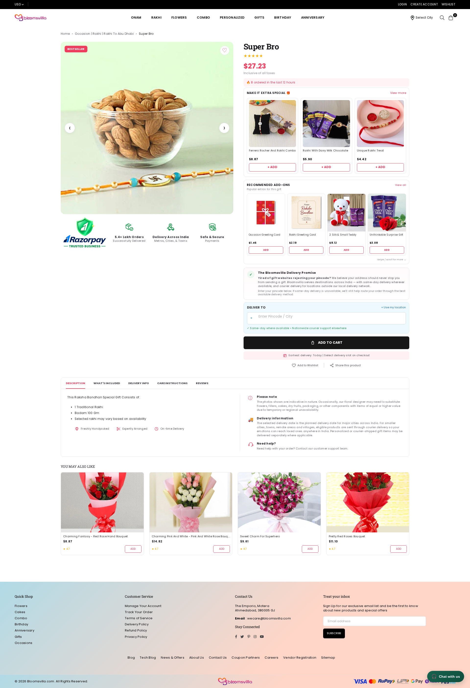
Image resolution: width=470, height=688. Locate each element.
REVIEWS (202, 383)
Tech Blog (148, 657)
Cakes (20, 612)
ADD (266, 250)
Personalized (232, 17)
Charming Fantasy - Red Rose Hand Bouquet (95, 536)
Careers (271, 657)
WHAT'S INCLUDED (107, 383)
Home (65, 34)
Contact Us (218, 657)
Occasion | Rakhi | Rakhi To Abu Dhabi (104, 34)
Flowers (179, 17)
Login (402, 4)
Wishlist (448, 4)
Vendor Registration (299, 657)
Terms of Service (139, 618)
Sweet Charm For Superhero (260, 536)
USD (18, 4)
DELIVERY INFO (138, 383)
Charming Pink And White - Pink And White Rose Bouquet (191, 536)
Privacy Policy (136, 636)
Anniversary (313, 17)
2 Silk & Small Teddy (342, 235)
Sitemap (328, 657)
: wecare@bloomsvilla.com (268, 618)
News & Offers (172, 657)
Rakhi (156, 17)
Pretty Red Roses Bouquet (347, 536)
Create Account (424, 4)
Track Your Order (139, 612)
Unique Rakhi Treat (370, 150)
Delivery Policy (137, 624)
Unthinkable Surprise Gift (386, 235)
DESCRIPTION (75, 383)
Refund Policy (136, 630)
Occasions (23, 643)
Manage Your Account (143, 606)
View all (400, 185)
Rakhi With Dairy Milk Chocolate (325, 150)
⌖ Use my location (393, 307)
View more (398, 93)
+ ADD (272, 167)
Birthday (282, 17)
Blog (131, 657)
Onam (136, 17)
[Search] (442, 17)
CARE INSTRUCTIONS (172, 383)
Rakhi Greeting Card (302, 235)
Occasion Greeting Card (265, 235)
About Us (196, 657)
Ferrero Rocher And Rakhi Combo (272, 150)
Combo (203, 17)
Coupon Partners (246, 657)
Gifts (259, 17)
